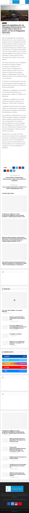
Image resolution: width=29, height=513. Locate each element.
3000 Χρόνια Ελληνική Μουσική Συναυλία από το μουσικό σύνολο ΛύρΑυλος (17, 474)
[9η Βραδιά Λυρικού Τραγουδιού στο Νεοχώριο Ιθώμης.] (5, 458)
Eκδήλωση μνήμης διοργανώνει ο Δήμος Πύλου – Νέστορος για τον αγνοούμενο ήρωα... (17, 440)
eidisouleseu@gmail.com (20, 499)
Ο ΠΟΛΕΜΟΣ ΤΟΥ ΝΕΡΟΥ (15, 334)
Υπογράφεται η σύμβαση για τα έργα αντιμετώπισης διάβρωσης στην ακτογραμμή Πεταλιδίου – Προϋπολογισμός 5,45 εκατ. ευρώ (13, 215)
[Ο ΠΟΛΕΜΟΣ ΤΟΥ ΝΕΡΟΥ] (5, 335)
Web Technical (14, 511)
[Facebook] (8, 503)
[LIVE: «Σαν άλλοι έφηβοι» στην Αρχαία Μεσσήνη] (14, 300)
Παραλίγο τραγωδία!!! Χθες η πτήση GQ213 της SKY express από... (17, 318)
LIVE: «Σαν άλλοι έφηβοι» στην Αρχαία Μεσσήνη (12, 311)
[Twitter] (12, 503)
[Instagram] (16, 503)
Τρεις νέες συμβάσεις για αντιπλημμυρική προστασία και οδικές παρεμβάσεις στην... (18, 327)
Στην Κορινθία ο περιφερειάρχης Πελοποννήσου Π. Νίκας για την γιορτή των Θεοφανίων (14, 179)
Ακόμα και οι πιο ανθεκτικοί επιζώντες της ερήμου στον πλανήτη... (17, 343)
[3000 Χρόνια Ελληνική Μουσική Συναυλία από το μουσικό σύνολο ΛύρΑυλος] (5, 474)
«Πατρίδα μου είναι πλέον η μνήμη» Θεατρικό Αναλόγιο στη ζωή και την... (18, 466)
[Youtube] (20, 503)
